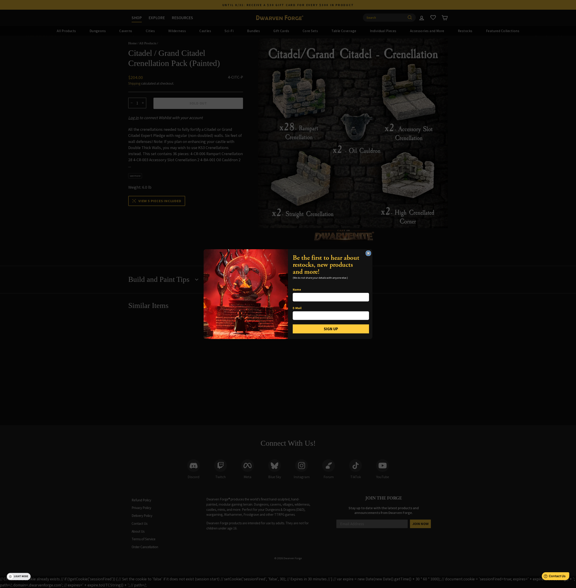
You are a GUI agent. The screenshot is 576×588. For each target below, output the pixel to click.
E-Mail (297, 308)
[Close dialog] (368, 253)
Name (297, 289)
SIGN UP (331, 328)
